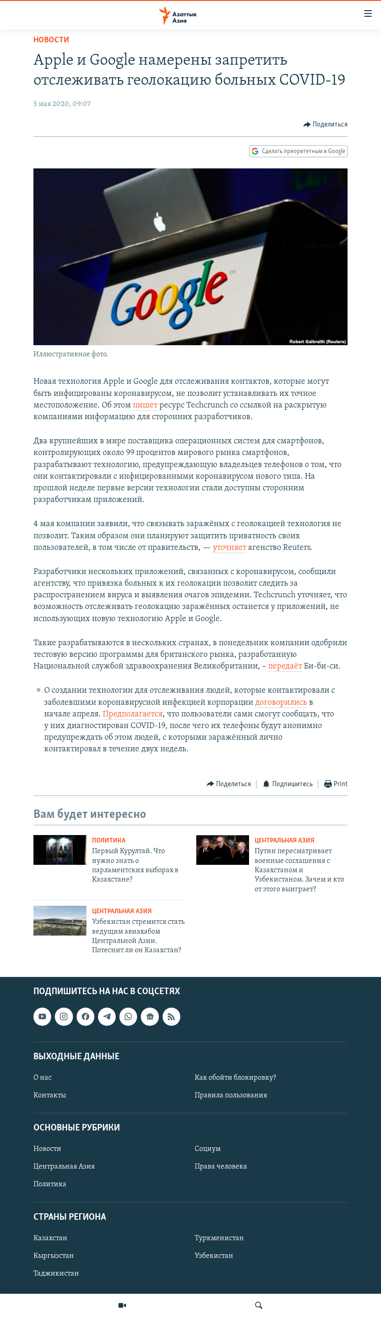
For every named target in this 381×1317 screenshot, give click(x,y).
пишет (145, 405)
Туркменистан (219, 1238)
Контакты (49, 1095)
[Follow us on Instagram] (63, 1016)
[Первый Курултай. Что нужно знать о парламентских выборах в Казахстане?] (59, 850)
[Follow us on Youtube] (42, 1016)
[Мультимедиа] (122, 1305)
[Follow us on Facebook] (85, 1016)
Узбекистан (214, 1256)
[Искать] (259, 1305)
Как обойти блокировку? (235, 1078)
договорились (281, 703)
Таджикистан (56, 1273)
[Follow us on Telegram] (107, 1016)
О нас (42, 1078)
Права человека (221, 1166)
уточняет (229, 548)
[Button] (325, 125)
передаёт (285, 666)
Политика (108, 840)
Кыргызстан (53, 1256)
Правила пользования (231, 1095)
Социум (208, 1149)
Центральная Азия (285, 840)
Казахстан (50, 1238)
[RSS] (171, 1016)
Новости (51, 40)
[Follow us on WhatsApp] (128, 1016)
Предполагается (133, 714)
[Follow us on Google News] (149, 1016)
